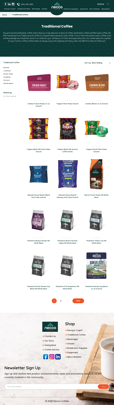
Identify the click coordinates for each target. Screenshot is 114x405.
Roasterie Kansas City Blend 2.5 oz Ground (96, 287)
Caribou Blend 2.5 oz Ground (96, 104)
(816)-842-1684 (27, 4)
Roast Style (8, 74)
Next (78, 301)
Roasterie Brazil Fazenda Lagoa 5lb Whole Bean (67, 242)
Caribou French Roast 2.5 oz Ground (38, 105)
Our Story (49, 340)
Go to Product (38, 83)
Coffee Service (52, 349)
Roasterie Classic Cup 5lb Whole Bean (96, 242)
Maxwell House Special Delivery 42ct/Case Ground (67, 196)
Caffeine (7, 71)
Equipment (84, 9)
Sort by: (88, 63)
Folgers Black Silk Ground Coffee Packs (67, 150)
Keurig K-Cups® (9, 9)
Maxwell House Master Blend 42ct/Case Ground (38, 196)
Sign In (100, 4)
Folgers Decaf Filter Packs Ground (96, 150)
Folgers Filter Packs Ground (67, 104)
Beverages (36, 9)
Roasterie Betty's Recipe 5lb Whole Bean (38, 242)
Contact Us (50, 336)
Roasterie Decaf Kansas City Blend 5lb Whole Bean (38, 287)
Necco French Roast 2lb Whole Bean (96, 196)
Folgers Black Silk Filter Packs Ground (38, 150)
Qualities (7, 77)
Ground (6, 80)
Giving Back (105, 9)
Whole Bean (8, 83)
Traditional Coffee (23, 9)
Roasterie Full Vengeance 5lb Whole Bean (67, 287)
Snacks (44, 9)
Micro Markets (95, 9)
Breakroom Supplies (70, 9)
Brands (6, 67)
